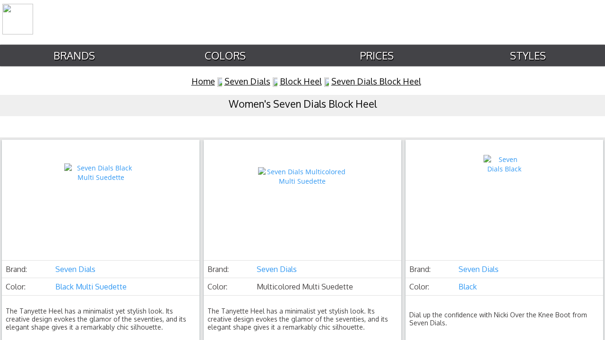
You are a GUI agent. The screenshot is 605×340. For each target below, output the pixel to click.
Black (467, 286)
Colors (225, 55)
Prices (377, 55)
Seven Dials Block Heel (376, 81)
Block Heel (301, 81)
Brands (74, 55)
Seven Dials (247, 81)
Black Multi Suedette (91, 286)
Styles (528, 55)
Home (203, 81)
